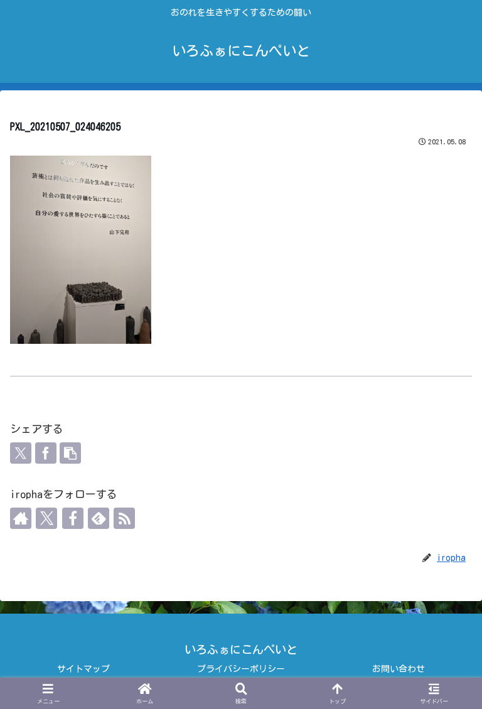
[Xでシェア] (20, 453)
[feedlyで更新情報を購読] (98, 518)
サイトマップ (83, 668)
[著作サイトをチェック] (20, 518)
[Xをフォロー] (46, 518)
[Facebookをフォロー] (72, 518)
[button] (70, 453)
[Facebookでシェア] (45, 453)
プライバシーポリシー (241, 668)
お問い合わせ (398, 668)
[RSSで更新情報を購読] (124, 518)
